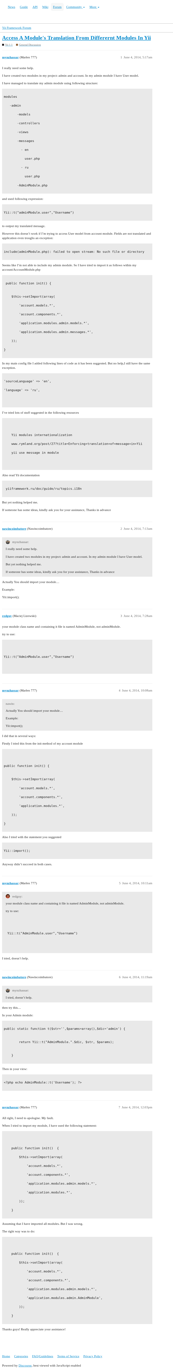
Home (6, 1356)
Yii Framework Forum (16, 27)
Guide (24, 7)
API (35, 7)
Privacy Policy (92, 1356)
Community (74, 7)
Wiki (45, 7)
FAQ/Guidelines (42, 1356)
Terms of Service (68, 1356)
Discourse (25, 1365)
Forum (57, 7)
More (93, 7)
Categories (21, 1356)
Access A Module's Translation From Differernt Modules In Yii (76, 38)
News (11, 7)
